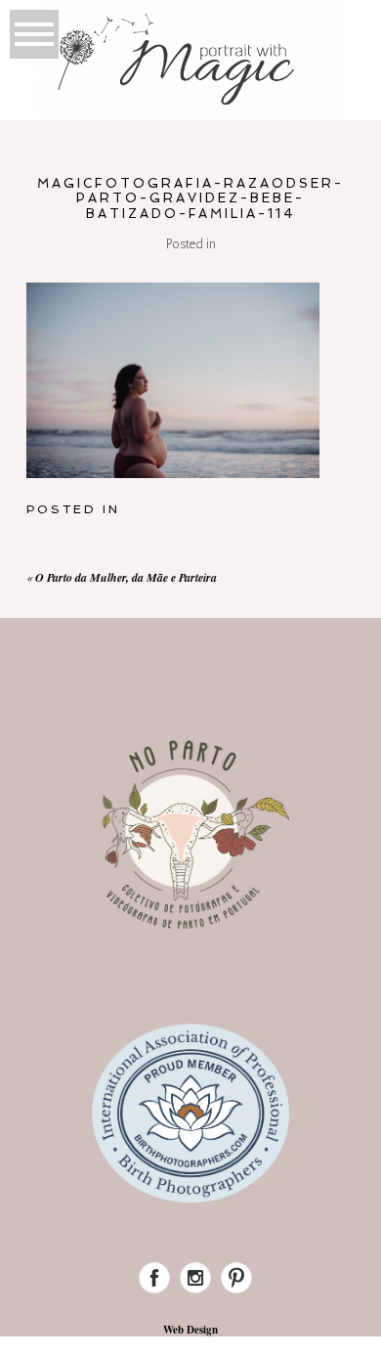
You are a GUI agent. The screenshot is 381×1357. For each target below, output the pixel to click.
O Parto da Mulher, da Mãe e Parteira (126, 577)
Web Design (190, 1329)
